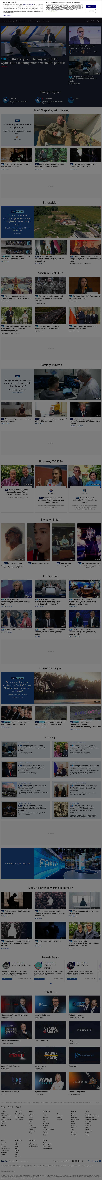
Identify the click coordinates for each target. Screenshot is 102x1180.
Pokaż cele (90, 11)
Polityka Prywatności (7, 15)
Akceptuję (90, 6)
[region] (51, 9)
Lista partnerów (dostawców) (52, 10)
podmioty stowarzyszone (28, 4)
